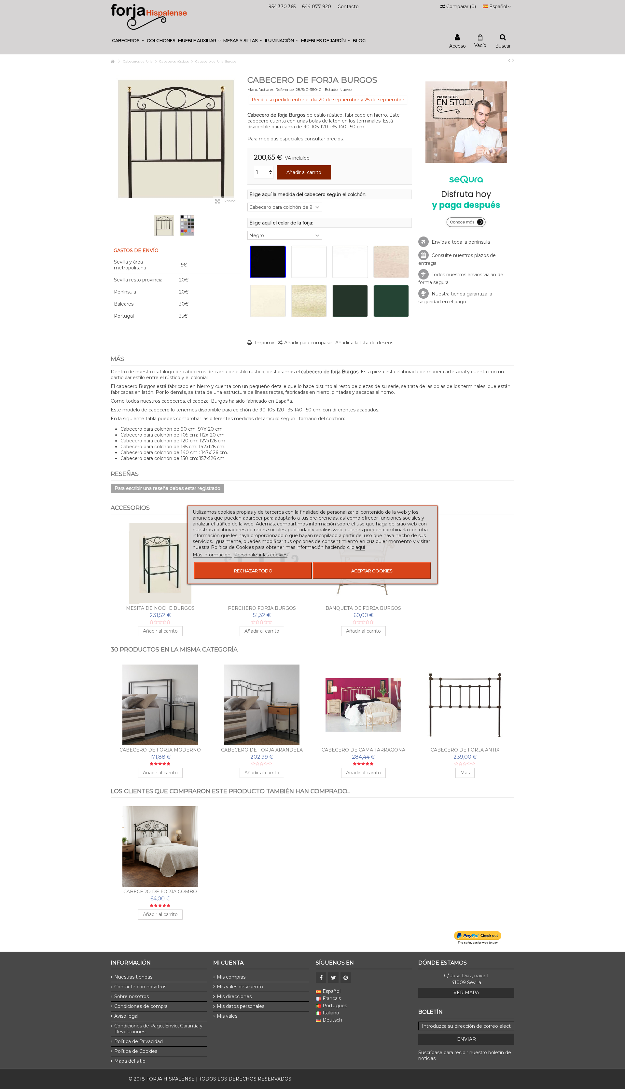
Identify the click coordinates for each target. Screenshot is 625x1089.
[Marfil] (268, 301)
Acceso (457, 45)
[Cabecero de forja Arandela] (262, 705)
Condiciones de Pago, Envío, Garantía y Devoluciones (158, 1029)
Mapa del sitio (130, 1061)
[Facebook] (321, 977)
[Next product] (513, 60)
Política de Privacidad (138, 1041)
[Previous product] (509, 60)
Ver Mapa (466, 993)
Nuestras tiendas (133, 977)
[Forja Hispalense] (149, 17)
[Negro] (268, 262)
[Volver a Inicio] (113, 61)
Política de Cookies (135, 1051)
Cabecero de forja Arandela (262, 750)
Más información (212, 554)
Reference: (285, 89)
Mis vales (227, 1016)
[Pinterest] (345, 977)
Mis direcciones (234, 996)
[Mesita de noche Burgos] (160, 563)
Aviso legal (126, 1016)
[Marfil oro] (309, 301)
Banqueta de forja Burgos (363, 608)
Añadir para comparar (308, 343)
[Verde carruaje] (350, 301)
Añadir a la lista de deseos (364, 343)
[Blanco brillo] (309, 262)
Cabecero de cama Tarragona (363, 750)
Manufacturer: (260, 89)
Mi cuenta (228, 963)
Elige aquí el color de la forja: (281, 223)
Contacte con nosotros (140, 987)
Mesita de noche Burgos (160, 608)
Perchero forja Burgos (262, 608)
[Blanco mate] (350, 262)
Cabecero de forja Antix (465, 750)
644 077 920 (316, 6)
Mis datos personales (240, 1006)
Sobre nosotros (131, 996)
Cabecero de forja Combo (160, 892)
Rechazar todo (253, 570)
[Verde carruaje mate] (391, 301)
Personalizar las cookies (260, 554)
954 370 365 (282, 6)
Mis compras (231, 977)
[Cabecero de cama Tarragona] (363, 705)
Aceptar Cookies (372, 570)
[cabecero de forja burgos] (164, 225)
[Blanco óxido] (391, 262)
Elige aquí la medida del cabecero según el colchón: (308, 194)
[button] (128, 40)
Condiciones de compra (141, 1006)
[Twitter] (333, 977)
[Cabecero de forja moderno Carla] (160, 705)
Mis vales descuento (240, 987)
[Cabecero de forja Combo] (160, 846)
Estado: (332, 89)
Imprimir (264, 343)
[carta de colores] (187, 225)
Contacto (348, 6)
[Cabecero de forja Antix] (465, 705)
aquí (360, 547)
